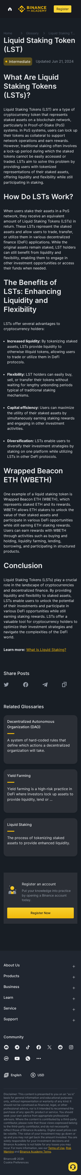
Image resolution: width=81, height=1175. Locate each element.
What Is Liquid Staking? (46, 649)
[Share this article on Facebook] (25, 684)
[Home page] (32, 9)
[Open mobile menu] (76, 9)
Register (62, 9)
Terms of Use (56, 1148)
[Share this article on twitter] (6, 684)
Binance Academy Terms (35, 1151)
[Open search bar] (49, 9)
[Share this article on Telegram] (45, 684)
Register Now (41, 913)
